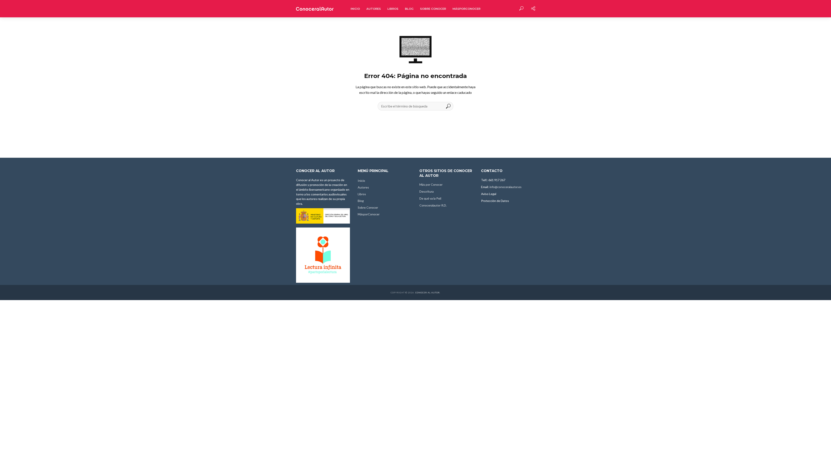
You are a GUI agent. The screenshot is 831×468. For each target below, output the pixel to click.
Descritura (426, 191)
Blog (409, 8)
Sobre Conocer (433, 8)
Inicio (355, 8)
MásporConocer (466, 8)
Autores (373, 8)
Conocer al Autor (427, 292)
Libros (392, 8)
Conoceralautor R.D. (433, 205)
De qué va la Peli (430, 198)
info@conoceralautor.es (506, 187)
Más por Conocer (431, 184)
